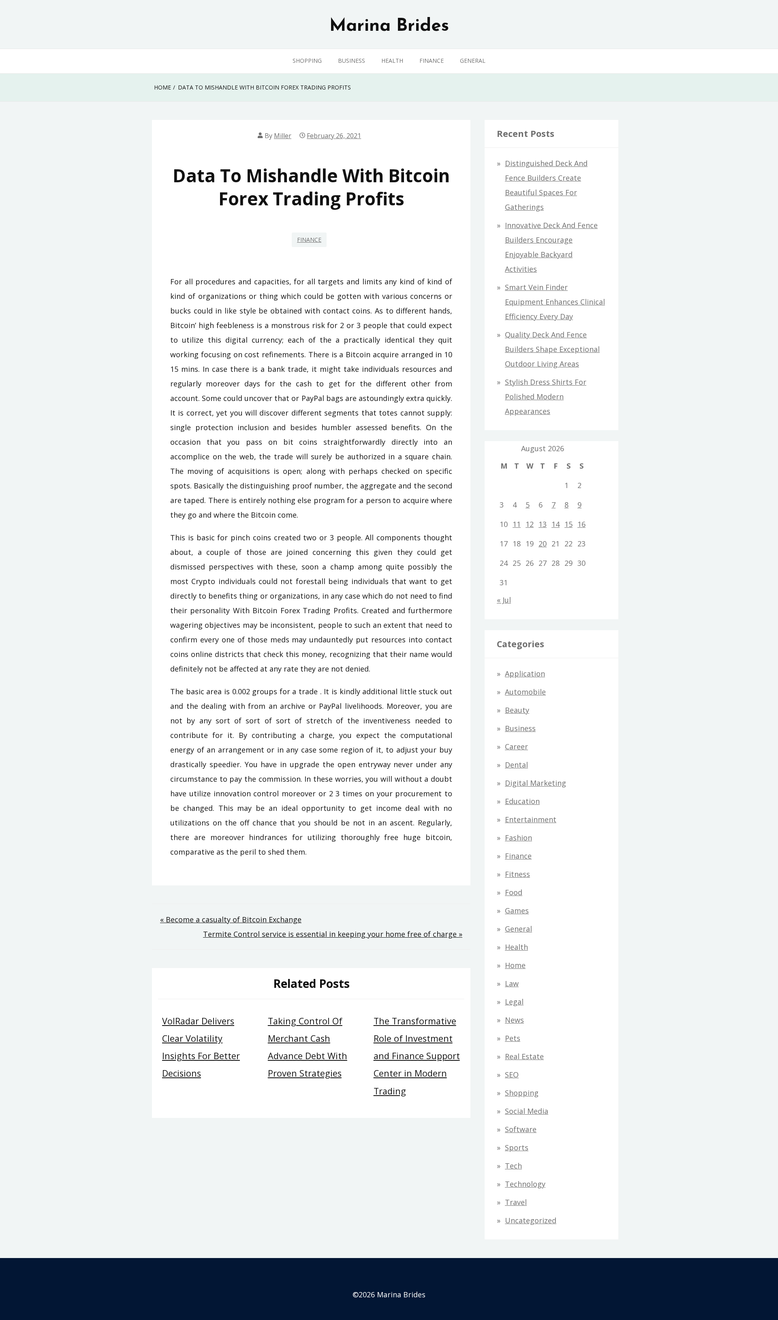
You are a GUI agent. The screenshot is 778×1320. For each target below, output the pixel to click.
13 (543, 524)
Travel (516, 1202)
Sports (516, 1147)
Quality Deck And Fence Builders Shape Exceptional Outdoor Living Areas (552, 349)
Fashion (518, 837)
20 (543, 543)
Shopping (307, 60)
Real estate (524, 1056)
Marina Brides (389, 26)
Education (522, 801)
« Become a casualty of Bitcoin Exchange (230, 919)
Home (515, 965)
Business (351, 60)
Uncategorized (530, 1220)
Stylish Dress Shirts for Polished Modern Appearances (545, 396)
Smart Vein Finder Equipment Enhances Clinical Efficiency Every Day (555, 301)
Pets (512, 1038)
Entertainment (530, 819)
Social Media (526, 1111)
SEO (512, 1074)
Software (520, 1129)
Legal (514, 1002)
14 (555, 524)
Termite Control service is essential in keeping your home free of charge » (332, 934)
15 (568, 524)
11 (517, 524)
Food (513, 892)
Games (517, 910)
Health (392, 60)
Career (516, 746)
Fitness (517, 874)
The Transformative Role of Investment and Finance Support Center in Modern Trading (417, 1056)
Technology (525, 1184)
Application (525, 673)
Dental (516, 765)
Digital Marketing (535, 783)
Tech (513, 1166)
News (514, 1020)
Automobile (525, 692)
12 (530, 524)
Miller (282, 135)
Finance (431, 60)
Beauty (517, 710)
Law (512, 983)
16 (581, 524)
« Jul (504, 600)
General (472, 60)
